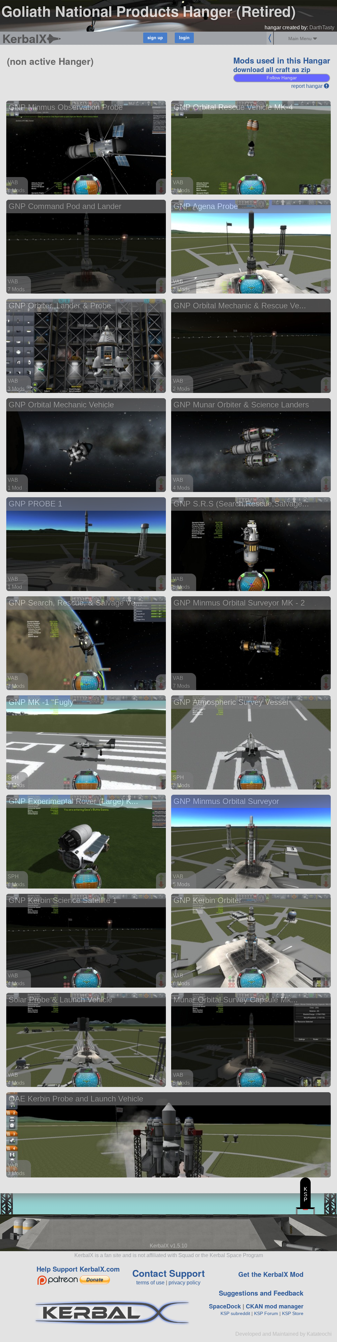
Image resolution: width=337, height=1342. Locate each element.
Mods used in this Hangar (281, 60)
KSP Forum (266, 1313)
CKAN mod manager (274, 1306)
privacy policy (184, 1282)
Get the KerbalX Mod (270, 1274)
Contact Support (168, 1273)
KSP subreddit (235, 1313)
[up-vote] (162, 184)
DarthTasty (321, 27)
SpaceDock (225, 1306)
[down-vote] (162, 190)
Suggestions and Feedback (261, 1293)
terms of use (150, 1282)
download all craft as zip (271, 69)
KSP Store (292, 1313)
